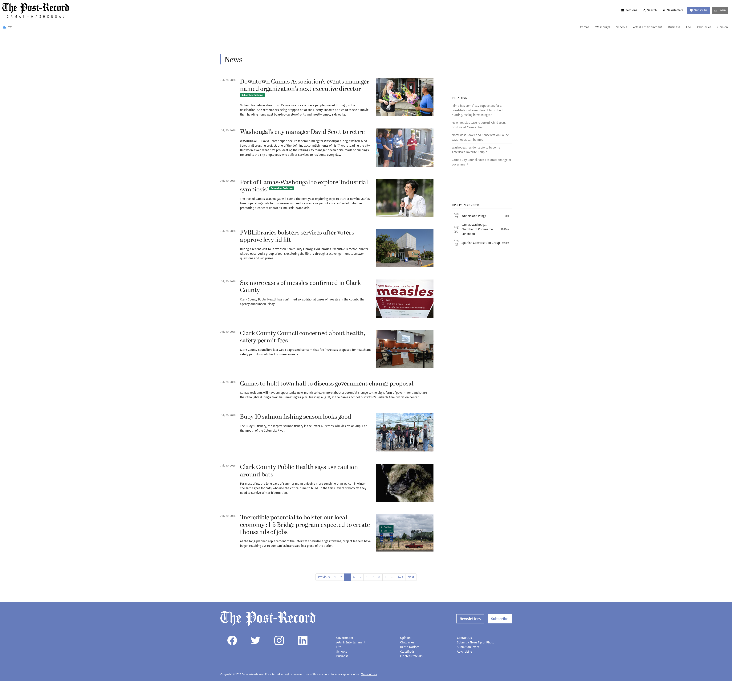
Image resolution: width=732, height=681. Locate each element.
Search (652, 10)
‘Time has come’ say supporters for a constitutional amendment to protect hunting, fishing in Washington (477, 110)
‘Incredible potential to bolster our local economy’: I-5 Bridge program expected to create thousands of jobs (305, 525)
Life (688, 27)
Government (344, 638)
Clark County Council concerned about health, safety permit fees (302, 337)
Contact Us (464, 638)
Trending (459, 98)
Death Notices (409, 647)
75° (10, 27)
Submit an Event (468, 647)
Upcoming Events (466, 205)
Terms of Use (369, 674)
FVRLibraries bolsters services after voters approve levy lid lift (297, 236)
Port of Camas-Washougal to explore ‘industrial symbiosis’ (304, 186)
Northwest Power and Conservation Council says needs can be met (481, 137)
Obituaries (704, 27)
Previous (324, 577)
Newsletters (675, 10)
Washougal (602, 27)
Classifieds (407, 651)
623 (400, 577)
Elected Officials (411, 656)
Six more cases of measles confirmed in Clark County (300, 287)
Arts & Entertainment (647, 27)
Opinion (722, 27)
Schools (621, 27)
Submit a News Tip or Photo (475, 642)
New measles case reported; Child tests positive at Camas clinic (479, 125)
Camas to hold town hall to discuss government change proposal (326, 383)
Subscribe (701, 10)
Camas (584, 27)
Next (411, 577)
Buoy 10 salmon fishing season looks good (295, 417)
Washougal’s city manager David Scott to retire (302, 132)
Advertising (464, 651)
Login (722, 10)
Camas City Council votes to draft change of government (481, 162)
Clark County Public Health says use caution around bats (299, 471)
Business (674, 27)
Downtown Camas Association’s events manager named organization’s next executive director (304, 86)
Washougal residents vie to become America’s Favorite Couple (476, 150)
